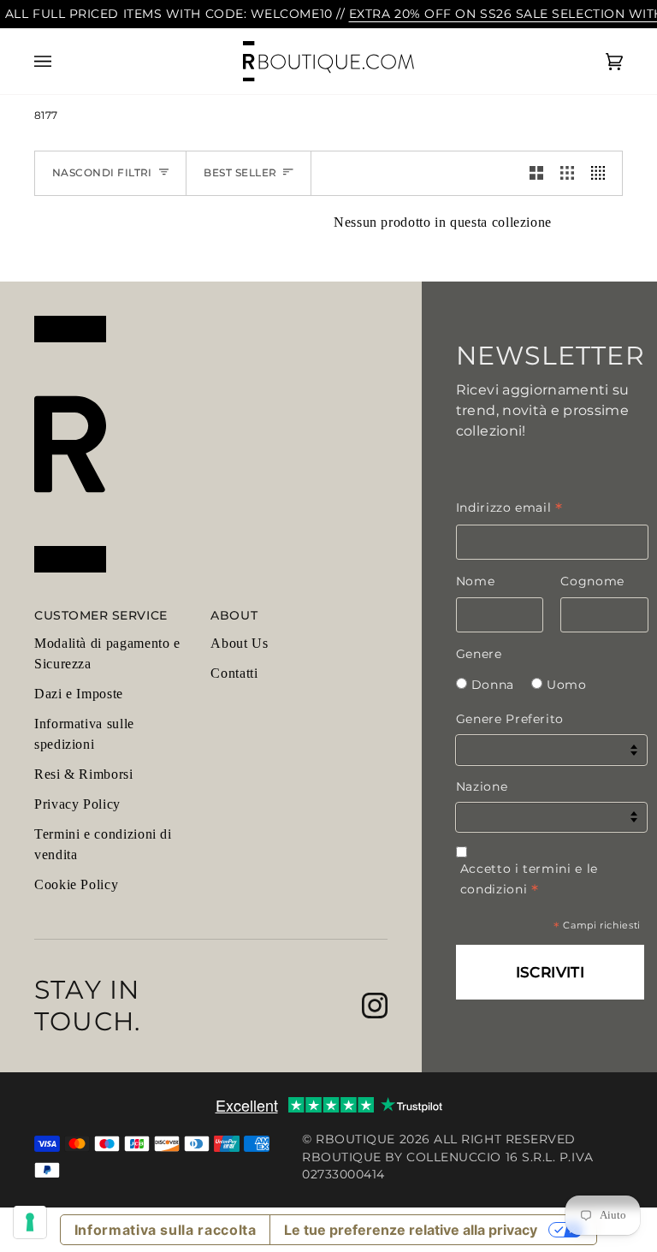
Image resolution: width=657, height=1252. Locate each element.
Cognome (592, 581)
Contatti (233, 673)
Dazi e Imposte (78, 693)
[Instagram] (375, 1005)
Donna (492, 684)
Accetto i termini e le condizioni (529, 879)
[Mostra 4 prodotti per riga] (602, 173)
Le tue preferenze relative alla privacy (410, 1229)
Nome (475, 581)
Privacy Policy (77, 804)
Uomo (567, 684)
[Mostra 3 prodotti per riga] (567, 173)
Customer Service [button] (101, 615)
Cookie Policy (76, 884)
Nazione (481, 786)
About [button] (233, 615)
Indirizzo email (509, 507)
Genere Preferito (510, 719)
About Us (239, 643)
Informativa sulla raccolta (165, 1229)
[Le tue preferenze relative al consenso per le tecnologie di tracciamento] (30, 1222)
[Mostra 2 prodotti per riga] (536, 173)
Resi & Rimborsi (83, 774)
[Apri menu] (60, 61)
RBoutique (355, 1139)
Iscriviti (550, 972)
